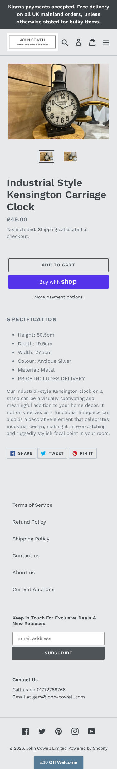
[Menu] (106, 42)
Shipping (47, 229)
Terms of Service (32, 505)
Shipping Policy (30, 539)
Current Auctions (33, 589)
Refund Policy (29, 522)
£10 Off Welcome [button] (58, 762)
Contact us (25, 556)
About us (23, 572)
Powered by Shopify (88, 748)
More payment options (58, 296)
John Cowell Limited (46, 748)
